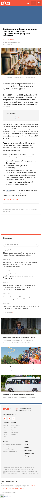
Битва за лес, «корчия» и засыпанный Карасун (19, 337)
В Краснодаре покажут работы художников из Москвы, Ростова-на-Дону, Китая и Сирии (19, 254)
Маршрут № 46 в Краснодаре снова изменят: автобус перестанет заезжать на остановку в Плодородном (18, 276)
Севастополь (16, 209)
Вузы (13, 207)
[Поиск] (33, 3)
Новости (7, 238)
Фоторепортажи (30, 456)
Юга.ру (16, 409)
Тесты (26, 444)
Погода (5, 434)
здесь (10, 475)
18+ (28, 3)
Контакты (22, 488)
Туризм (5, 441)
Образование (7, 209)
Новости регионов (11, 244)
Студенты (34, 209)
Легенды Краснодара (9, 447)
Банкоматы (14, 434)
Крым (35, 207)
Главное (5, 422)
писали (8, 190)
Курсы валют (14, 432)
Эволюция (28, 450)
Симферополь (25, 209)
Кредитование (28, 207)
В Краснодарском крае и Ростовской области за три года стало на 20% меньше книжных (21, 307)
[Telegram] (9, 418)
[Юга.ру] (5, 3)
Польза (26, 447)
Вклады (13, 428)
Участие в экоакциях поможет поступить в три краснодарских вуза (19, 117)
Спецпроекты (29, 453)
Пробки (5, 436)
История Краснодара (8, 449)
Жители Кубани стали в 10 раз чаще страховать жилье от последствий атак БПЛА (19, 298)
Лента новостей (7, 312)
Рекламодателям (13, 488)
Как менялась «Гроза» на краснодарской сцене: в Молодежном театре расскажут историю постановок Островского (20, 264)
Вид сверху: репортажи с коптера (12, 445)
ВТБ (9, 207)
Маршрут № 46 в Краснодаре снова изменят (18, 395)
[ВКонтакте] (4, 418)
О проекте (4, 488)
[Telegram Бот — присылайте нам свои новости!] (13, 418)
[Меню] (39, 3)
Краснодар (19, 207)
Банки (5, 207)
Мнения (5, 430)
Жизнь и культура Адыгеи (10, 451)
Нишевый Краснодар (10, 367)
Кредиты (13, 430)
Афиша (5, 432)
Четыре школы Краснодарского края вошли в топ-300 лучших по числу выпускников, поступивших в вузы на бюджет (19, 287)
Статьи (4, 428)
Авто (26, 441)
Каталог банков (15, 425)
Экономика (6, 211)
